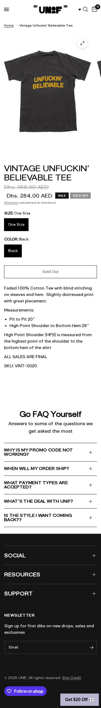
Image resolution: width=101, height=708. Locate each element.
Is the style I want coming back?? (38, 517)
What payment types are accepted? (36, 485)
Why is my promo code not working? (38, 452)
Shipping (11, 203)
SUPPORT (18, 593)
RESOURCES (22, 574)
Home (9, 25)
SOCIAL (15, 555)
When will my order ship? (36, 468)
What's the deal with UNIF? (38, 501)
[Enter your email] (91, 647)
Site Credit (71, 678)
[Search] (85, 9)
